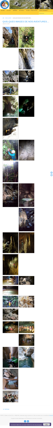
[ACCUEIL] (3, 18)
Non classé (8, 18)
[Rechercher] (52, 13)
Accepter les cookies (46, 424)
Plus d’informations (38, 424)
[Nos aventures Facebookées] (51, 173)
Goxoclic (51, 415)
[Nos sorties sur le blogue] (51, 175)
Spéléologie (6, 409)
